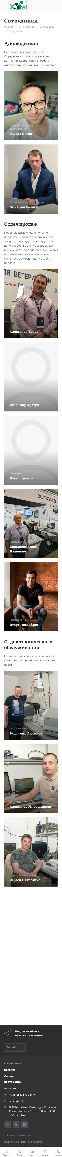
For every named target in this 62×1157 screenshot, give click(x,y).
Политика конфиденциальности (23, 1141)
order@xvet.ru (17, 1101)
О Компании (13, 1063)
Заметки (10, 1088)
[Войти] (55, 5)
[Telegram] (16, 1124)
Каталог (9, 1069)
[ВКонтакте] (7, 1124)
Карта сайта (12, 1081)
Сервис (9, 1076)
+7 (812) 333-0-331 (20, 1094)
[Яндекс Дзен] (24, 1124)
